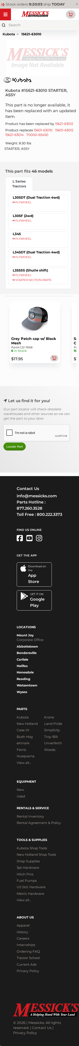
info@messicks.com (37, 496)
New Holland (27, 724)
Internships (26, 945)
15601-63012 (64, 130)
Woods (49, 750)
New (20, 790)
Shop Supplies (28, 861)
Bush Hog (25, 737)
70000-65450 (37, 135)
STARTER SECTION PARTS (33, 280)
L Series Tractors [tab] (19, 183)
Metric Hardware (30, 893)
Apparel (23, 925)
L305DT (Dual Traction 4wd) (36, 197)
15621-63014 (14, 135)
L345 (17, 234)
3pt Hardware (28, 867)
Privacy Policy (28, 971)
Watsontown (27, 685)
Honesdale (25, 672)
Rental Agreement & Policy (39, 823)
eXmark (23, 743)
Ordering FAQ (28, 951)
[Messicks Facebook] (20, 538)
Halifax (22, 666)
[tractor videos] (29, 538)
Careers (23, 938)
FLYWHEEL (23, 202)
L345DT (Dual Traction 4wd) (36, 252)
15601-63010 (43, 130)
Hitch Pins (25, 874)
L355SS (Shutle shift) (30, 270)
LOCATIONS (26, 627)
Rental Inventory (30, 816)
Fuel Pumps (27, 880)
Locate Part (14, 446)
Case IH (23, 730)
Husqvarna (25, 756)
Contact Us (42, 1028)
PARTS (22, 709)
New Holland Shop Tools (36, 854)
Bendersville (27, 653)
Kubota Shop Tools (32, 848)
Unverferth (53, 743)
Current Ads (26, 964)
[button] (70, 14)
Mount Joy (25, 635)
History (22, 932)
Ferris (21, 750)
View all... (24, 763)
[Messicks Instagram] (39, 538)
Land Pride (53, 724)
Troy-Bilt (51, 737)
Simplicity (52, 730)
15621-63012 (64, 124)
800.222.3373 (49, 514)
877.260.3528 (29, 508)
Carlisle (22, 660)
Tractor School (28, 958)
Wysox (22, 692)
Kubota (9, 34)
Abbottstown (27, 646)
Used (21, 796)
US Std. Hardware (31, 887)
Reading (23, 679)
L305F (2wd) (23, 216)
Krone (49, 717)
